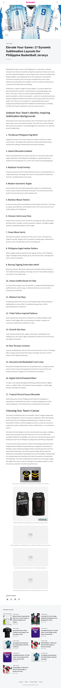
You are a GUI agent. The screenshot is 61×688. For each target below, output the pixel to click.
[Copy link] (18, 599)
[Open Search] (57, 2)
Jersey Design (16, 614)
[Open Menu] (3, 2)
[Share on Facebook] (7, 599)
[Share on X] (11, 599)
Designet (30, 2)
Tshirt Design (9, 43)
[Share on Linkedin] (15, 599)
